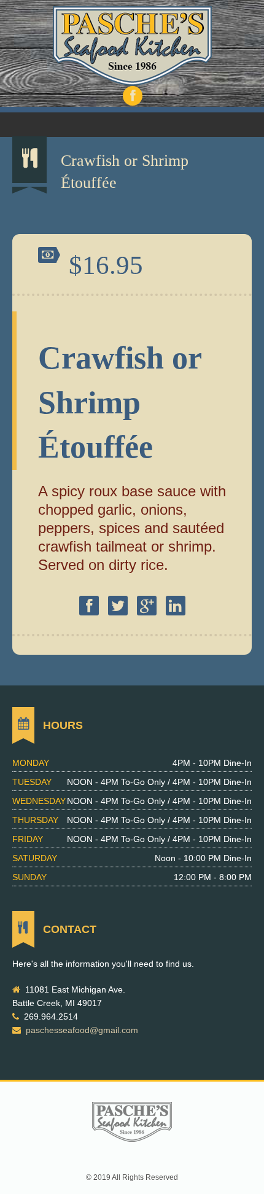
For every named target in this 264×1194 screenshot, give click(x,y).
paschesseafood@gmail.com (82, 1030)
